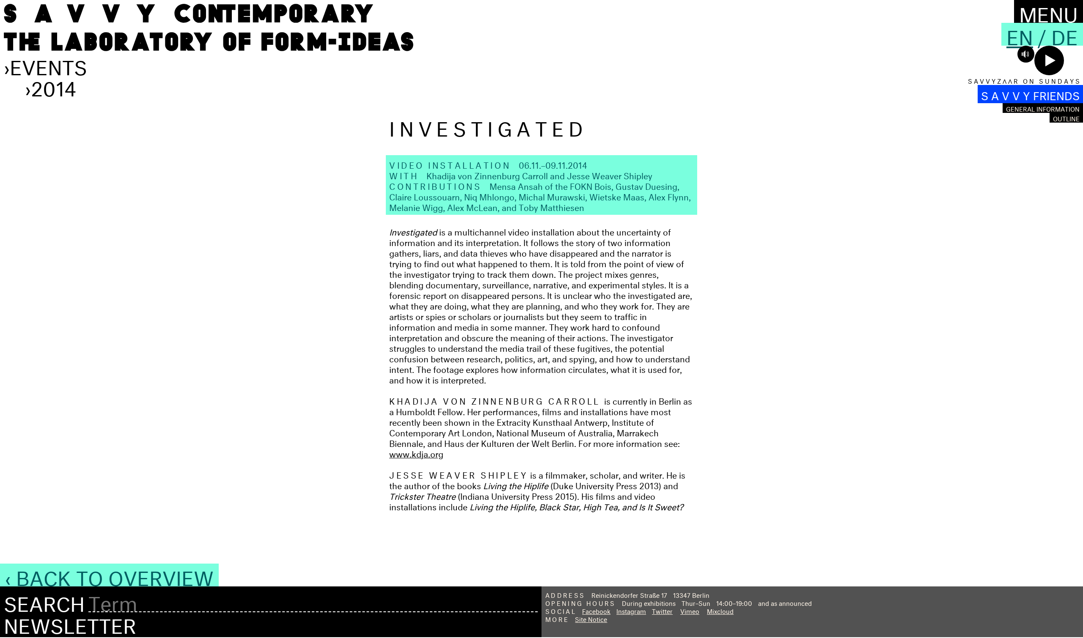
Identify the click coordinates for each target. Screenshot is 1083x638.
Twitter (662, 610)
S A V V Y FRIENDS (1030, 94)
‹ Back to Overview (109, 575)
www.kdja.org (416, 452)
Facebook (596, 610)
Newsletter (70, 623)
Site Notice (591, 618)
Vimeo (689, 610)
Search (44, 601)
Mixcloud (720, 610)
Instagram (631, 610)
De (1064, 34)
